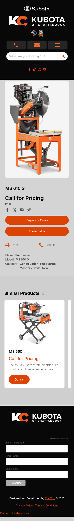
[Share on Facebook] (7, 210)
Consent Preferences (14, 513)
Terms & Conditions (46, 505)
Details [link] (19, 379)
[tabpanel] (37, 130)
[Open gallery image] (37, 129)
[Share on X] (14, 210)
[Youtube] (44, 69)
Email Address (15, 442)
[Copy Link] (29, 210)
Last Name (12, 468)
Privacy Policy (24, 505)
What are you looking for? (27, 56)
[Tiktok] (34, 69)
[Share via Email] (22, 210)
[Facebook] (29, 69)
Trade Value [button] (37, 231)
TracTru (49, 498)
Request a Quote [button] (37, 220)
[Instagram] (39, 69)
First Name (12, 455)
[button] (16, 45)
